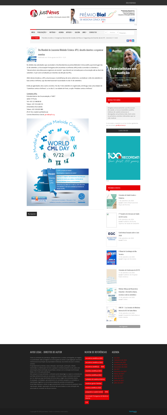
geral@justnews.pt (121, 125)
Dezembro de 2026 (120, 367)
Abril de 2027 (118, 376)
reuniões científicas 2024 (93, 371)
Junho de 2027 (119, 380)
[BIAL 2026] (104, 16)
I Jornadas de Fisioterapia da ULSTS (129, 270)
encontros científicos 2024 (94, 362)
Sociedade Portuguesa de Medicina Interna (97, 397)
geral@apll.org (50, 114)
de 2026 (117, 358)
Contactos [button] (93, 32)
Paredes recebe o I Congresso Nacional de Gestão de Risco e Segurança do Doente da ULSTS (73, 38)
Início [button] (33, 32)
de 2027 (117, 369)
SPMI (106, 392)
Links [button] (84, 32)
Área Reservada (131, 3)
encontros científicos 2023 (94, 358)
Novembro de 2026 (120, 365)
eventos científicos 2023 (93, 388)
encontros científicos (92, 367)
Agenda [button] (61, 32)
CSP (87, 402)
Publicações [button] (41, 32)
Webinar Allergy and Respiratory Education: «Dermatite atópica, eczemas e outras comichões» (128, 292)
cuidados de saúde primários (95, 379)
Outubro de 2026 (120, 362)
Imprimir (33, 214)
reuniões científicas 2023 (93, 375)
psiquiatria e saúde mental (94, 392)
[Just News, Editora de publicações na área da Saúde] (50, 15)
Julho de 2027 (118, 383)
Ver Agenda (123, 326)
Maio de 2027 (118, 378)
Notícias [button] (52, 32)
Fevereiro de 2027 (120, 371)
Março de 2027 (119, 374)
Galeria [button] (77, 32)
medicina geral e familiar (93, 383)
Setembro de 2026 (120, 360)
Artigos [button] (68, 32)
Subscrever (123, 131)
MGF (102, 367)
